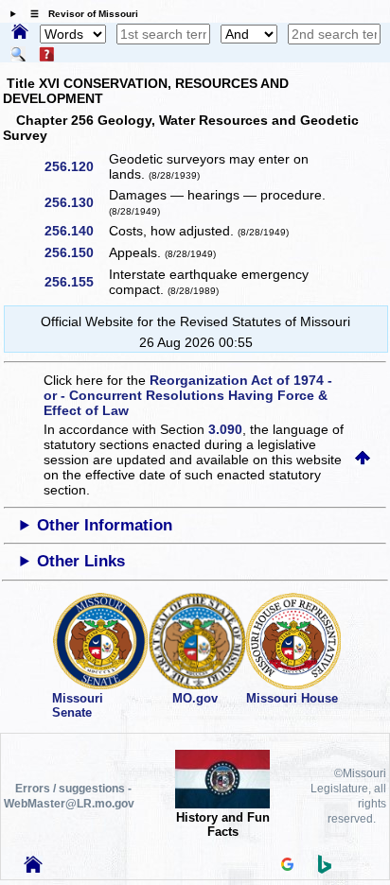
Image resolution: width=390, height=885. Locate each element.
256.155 (75, 281)
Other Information (104, 525)
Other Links (81, 561)
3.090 (225, 429)
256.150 (75, 252)
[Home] (19, 33)
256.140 (75, 230)
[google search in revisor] (287, 866)
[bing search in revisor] (324, 868)
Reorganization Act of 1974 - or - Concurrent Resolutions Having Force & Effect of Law (188, 395)
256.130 (75, 202)
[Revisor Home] (33, 868)
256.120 (75, 166)
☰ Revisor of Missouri (79, 14)
